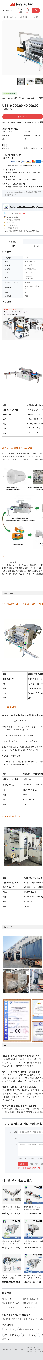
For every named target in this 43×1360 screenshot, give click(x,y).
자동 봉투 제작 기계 (26, 1329)
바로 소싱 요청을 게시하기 (29, 1168)
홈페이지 (5, 17)
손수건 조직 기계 (8, 1307)
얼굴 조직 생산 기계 (30, 1303)
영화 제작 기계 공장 (11, 1335)
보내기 (23, 1164)
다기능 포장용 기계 (35, 17)
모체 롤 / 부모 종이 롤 (30, 1299)
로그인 (31, 231)
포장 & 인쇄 (13, 17)
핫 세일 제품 (6, 1299)
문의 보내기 (22, 116)
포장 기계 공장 (9, 1329)
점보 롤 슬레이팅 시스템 (10, 1303)
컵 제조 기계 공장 (29, 1335)
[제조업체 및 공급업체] (21, 4)
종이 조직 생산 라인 (30, 1307)
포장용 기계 (23, 17)
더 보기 (5, 1339)
